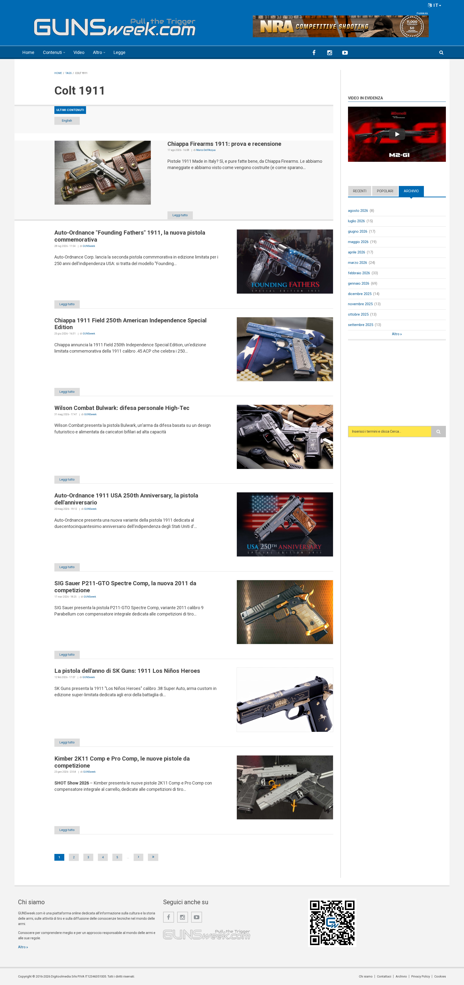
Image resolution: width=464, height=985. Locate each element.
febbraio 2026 (359, 273)
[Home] (114, 25)
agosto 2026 (358, 210)
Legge (119, 52)
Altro (97, 52)
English (67, 120)
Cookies (440, 976)
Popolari (385, 191)
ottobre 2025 (358, 314)
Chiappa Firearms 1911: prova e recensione (224, 144)
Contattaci (384, 976)
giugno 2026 (357, 231)
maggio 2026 (358, 242)
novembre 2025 (360, 304)
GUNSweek (89, 246)
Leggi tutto (180, 215)
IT (435, 5)
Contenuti (52, 52)
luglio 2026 (356, 221)
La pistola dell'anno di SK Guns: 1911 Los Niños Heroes (127, 670)
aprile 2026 (356, 252)
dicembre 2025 (359, 294)
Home (28, 52)
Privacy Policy (420, 976)
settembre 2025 (360, 325)
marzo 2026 (357, 262)
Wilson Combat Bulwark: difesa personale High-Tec (121, 408)
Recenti (359, 191)
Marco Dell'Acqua (206, 150)
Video (78, 52)
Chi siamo (366, 976)
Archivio (414, 191)
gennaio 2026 (358, 283)
